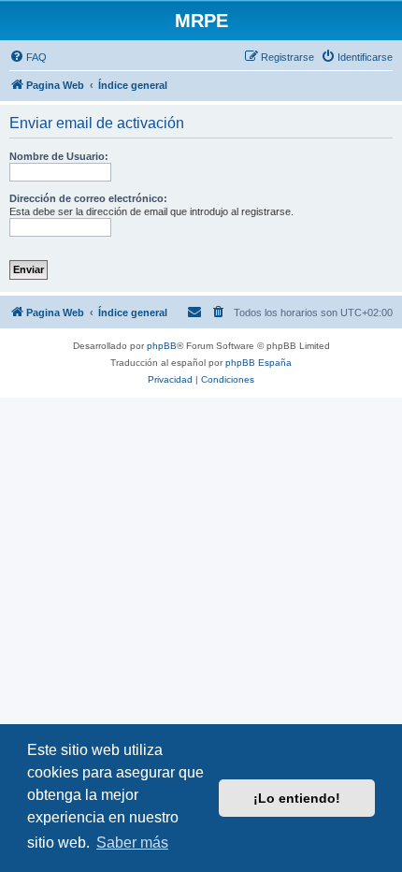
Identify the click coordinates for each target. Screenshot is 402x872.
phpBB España (258, 362)
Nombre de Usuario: (58, 156)
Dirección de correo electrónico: (88, 198)
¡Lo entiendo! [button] (296, 798)
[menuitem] (28, 57)
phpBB (162, 346)
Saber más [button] (132, 842)
